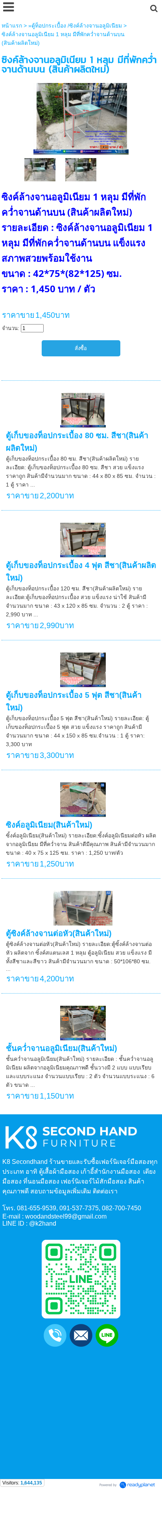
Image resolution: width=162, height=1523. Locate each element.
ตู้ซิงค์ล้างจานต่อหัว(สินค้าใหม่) (59, 933)
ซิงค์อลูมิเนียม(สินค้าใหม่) (49, 825)
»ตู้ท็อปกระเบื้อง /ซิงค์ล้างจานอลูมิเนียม (75, 25)
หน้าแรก (12, 25)
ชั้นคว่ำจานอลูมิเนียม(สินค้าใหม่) (61, 1048)
